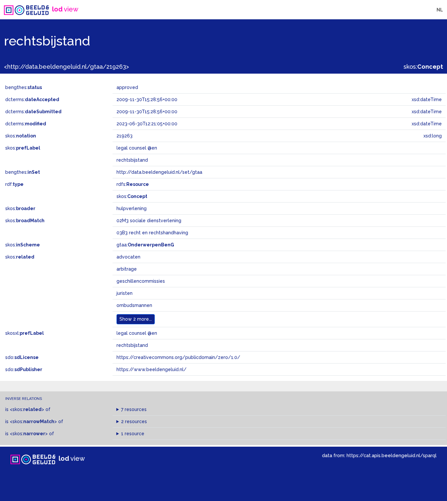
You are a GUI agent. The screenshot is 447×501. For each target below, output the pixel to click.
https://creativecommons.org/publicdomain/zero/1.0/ (178, 357)
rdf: (14, 184)
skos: (423, 66)
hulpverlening (131, 208)
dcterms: (32, 99)
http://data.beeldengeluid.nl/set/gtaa (159, 172)
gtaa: (145, 244)
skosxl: (24, 333)
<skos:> (27, 409)
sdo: (22, 357)
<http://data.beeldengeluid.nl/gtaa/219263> (66, 66)
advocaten (128, 256)
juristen (124, 293)
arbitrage (126, 269)
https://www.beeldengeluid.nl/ (151, 369)
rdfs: (132, 184)
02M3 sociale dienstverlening (148, 220)
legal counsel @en (136, 333)
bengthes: (23, 87)
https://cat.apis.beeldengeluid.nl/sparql (392, 455)
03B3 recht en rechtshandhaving (152, 232)
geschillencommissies (140, 281)
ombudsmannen (134, 305)
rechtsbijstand (132, 345)
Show (135, 319)
